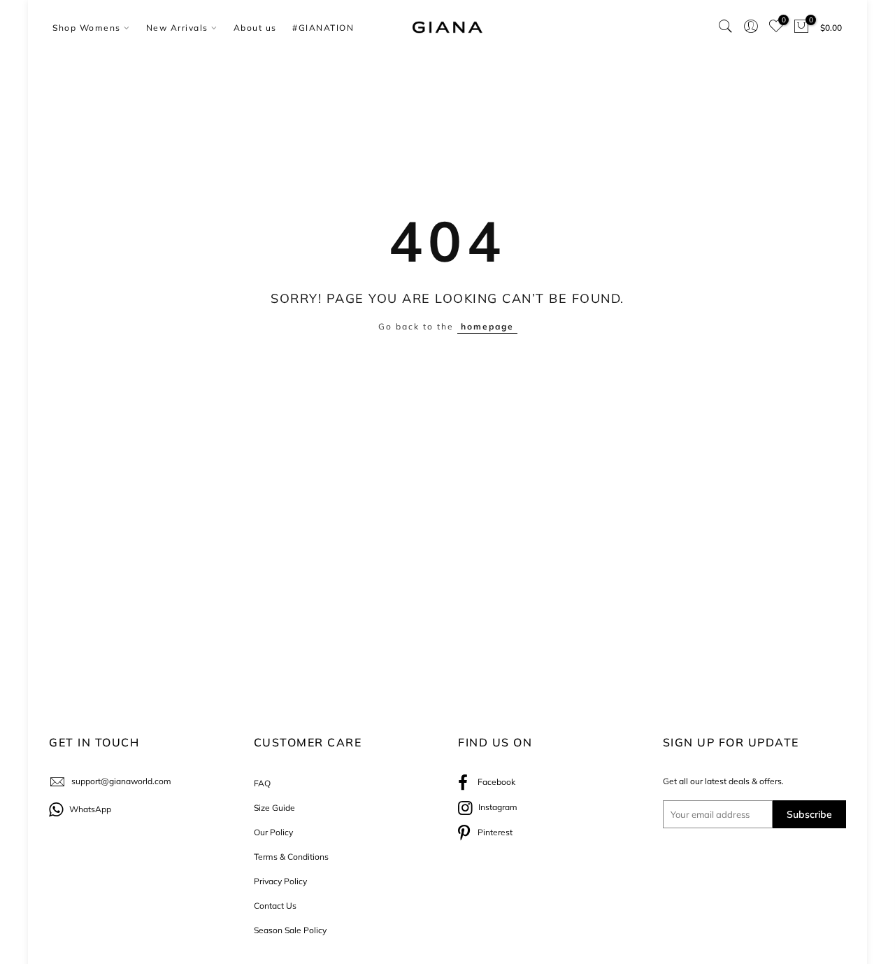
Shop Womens (86, 27)
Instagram (496, 807)
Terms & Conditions (291, 856)
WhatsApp (89, 809)
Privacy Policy (280, 881)
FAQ (262, 783)
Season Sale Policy (290, 930)
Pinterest (493, 832)
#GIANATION (323, 27)
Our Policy (273, 832)
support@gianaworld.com (121, 781)
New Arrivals (177, 27)
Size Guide (274, 807)
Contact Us (275, 905)
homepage (487, 326)
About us (255, 27)
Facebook (493, 782)
